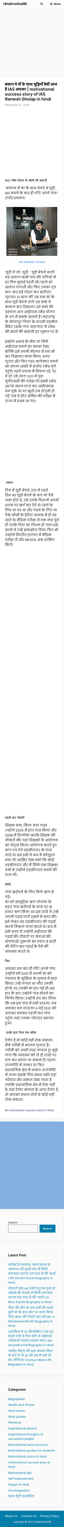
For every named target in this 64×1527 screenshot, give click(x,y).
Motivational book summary (28, 1445)
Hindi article (16, 1411)
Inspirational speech (22, 1428)
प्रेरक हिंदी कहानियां (21, 1496)
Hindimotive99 (15, 3)
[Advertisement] (32, 43)
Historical (14, 1423)
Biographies (16, 1399)
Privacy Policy (49, 1516)
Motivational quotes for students (31, 1451)
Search (12, 1222)
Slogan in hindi (18, 1485)
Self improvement (21, 1479)
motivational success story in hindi (31, 1110)
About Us (11, 1516)
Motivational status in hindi (27, 1457)
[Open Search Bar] (41, 4)
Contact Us (29, 1516)
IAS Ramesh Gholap (32, 262)
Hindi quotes (17, 1417)
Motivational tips (20, 1473)
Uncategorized (18, 1491)
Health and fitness (21, 1405)
